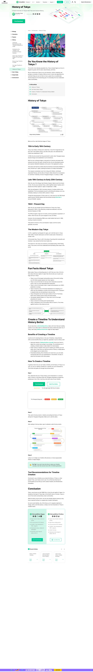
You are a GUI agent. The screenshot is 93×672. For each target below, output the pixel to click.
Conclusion (34, 94)
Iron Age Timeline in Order (17, 66)
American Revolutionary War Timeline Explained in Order (18, 44)
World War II (58, 197)
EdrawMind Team (19, 13)
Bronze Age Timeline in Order (17, 62)
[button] (61, 549)
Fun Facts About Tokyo (37, 89)
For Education (35, 30)
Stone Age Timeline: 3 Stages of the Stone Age (18, 57)
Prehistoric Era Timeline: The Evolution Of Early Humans (17, 51)
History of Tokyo (17, 69)
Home (29, 30)
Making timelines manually (46, 342)
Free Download (18, 21)
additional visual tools (42, 329)
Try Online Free (57, 539)
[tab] (17, 31)
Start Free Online (53, 384)
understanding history (42, 326)
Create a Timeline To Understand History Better (43, 91)
